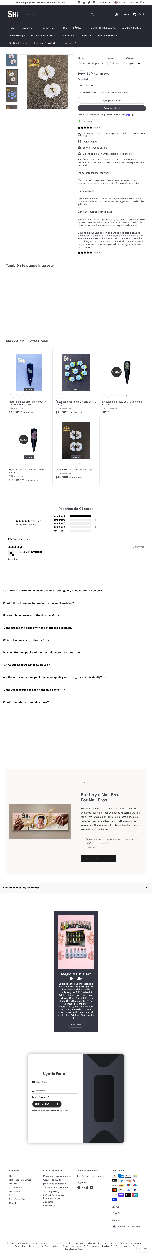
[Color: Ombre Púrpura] (11, 464)
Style (81, 58)
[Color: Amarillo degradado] (58, 464)
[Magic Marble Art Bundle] (76, 942)
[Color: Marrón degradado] (64, 464)
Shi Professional (34, 341)
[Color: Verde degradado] (70, 464)
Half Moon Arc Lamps (20, 1179)
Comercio (27, 27)
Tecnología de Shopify (74, 1249)
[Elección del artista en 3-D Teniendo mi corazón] (122, 383)
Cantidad (83, 79)
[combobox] (60, 14)
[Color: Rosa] (58, 396)
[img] (15, 547)
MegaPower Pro (17, 1199)
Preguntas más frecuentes (57, 1175)
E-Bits (64, 27)
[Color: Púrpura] (116, 396)
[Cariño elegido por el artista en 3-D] (76, 449)
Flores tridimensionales (43, 35)
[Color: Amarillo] (29, 396)
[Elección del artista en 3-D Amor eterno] (29, 451)
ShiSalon (86, 35)
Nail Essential (16, 1191)
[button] (85, 127)
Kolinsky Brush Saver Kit (103, 27)
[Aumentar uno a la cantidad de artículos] (92, 85)
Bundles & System (131, 27)
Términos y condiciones (55, 1187)
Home (12, 1175)
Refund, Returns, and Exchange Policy (54, 1196)
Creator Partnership (107, 35)
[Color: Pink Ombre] (23, 464)
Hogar (12, 27)
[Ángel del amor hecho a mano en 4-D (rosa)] (76, 383)
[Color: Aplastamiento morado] (23, 396)
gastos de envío (88, 92)
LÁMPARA (78, 27)
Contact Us (49, 1205)
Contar (130, 58)
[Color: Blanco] (11, 396)
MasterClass (69, 35)
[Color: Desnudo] (70, 396)
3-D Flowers (15, 1187)
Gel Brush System (18, 43)
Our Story (14, 1203)
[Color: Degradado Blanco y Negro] (75, 464)
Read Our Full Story (98, 858)
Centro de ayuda (52, 1179)
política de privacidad (54, 1183)
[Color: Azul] (17, 396)
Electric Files (48, 27)
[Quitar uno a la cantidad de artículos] (81, 85)
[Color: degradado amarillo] (17, 464)
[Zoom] (47, 82)
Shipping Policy (51, 1191)
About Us (48, 1201)
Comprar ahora (112, 108)
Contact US (70, 43)
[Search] (92, 14)
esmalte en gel (17, 35)
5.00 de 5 (36, 521)
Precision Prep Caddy (46, 43)
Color (110, 58)
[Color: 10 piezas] (11, 300)
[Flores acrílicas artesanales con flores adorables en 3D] (29, 383)
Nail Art (13, 1183)
